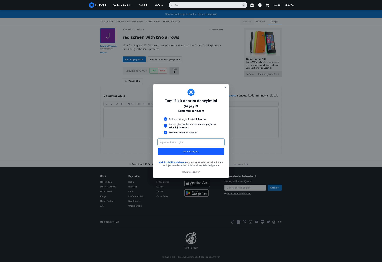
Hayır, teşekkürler (191, 171)
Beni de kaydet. (191, 151)
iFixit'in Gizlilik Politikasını (172, 162)
